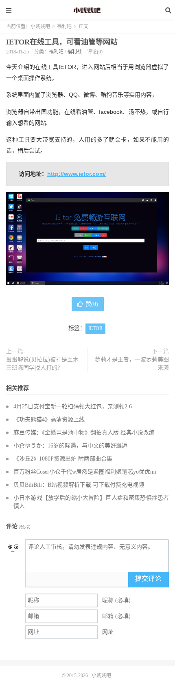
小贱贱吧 (87, 10)
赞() (91, 304)
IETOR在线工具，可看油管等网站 (62, 42)
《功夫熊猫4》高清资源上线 (49, 420)
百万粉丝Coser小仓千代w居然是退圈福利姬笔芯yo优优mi (84, 472)
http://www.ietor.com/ (76, 174)
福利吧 (64, 26)
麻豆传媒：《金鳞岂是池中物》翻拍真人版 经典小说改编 (84, 433)
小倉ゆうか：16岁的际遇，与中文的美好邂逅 (70, 446)
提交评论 (148, 578)
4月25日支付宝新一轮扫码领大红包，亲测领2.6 (72, 406)
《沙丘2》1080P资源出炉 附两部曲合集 (62, 459)
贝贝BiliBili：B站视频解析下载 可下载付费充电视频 (78, 485)
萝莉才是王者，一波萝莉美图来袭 (132, 364)
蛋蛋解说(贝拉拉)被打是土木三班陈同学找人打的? (42, 364)
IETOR (95, 328)
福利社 (74, 52)
